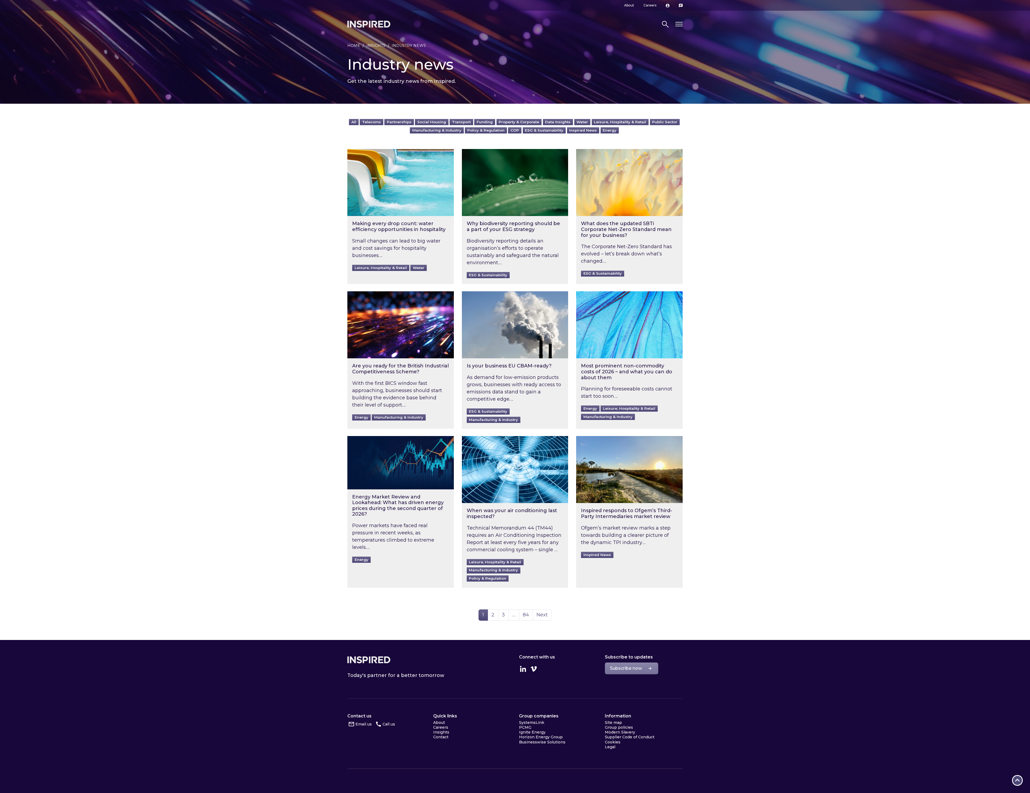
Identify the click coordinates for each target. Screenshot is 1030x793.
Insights (375, 45)
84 (528, 615)
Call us (388, 724)
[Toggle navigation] (679, 24)
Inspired (368, 659)
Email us (363, 724)
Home (353, 45)
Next (542, 615)
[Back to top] (1017, 780)
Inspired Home (368, 24)
